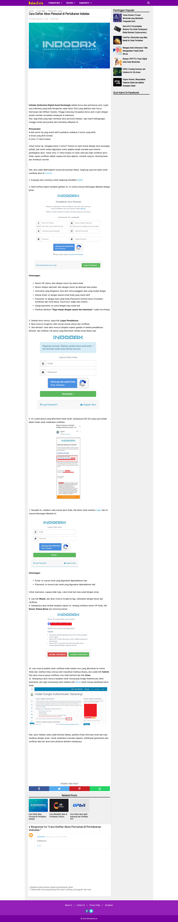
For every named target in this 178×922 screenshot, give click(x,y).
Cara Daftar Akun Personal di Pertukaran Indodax (37, 816)
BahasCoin (93, 919)
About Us (68, 905)
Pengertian (54, 3)
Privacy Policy (94, 905)
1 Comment (54, 19)
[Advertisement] (69, 86)
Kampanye (84, 3)
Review (69, 3)
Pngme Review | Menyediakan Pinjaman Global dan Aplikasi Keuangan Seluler (134, 82)
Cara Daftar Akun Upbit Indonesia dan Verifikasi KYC (79, 816)
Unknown (41, 837)
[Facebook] (87, 912)
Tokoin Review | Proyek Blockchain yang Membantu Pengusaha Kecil (133, 18)
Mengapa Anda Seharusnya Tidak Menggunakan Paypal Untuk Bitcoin (135, 51)
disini (78, 682)
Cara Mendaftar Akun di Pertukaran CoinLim (58, 815)
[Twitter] (91, 912)
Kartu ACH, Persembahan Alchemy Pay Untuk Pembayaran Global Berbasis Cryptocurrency (135, 29)
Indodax (48, 173)
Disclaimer (109, 905)
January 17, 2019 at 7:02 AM (56, 837)
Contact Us (81, 905)
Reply (39, 845)
